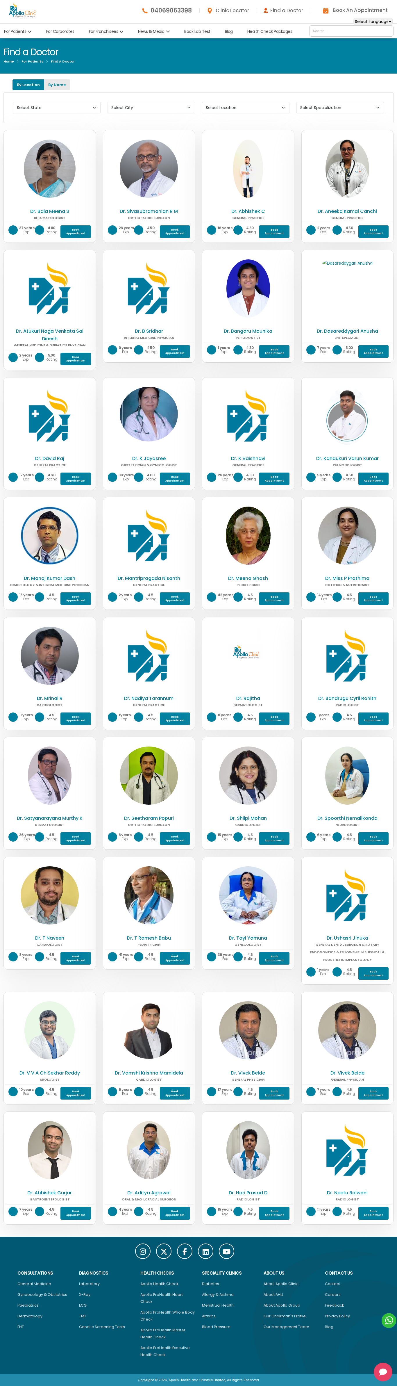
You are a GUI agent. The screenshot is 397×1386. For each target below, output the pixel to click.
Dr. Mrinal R (49, 698)
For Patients (15, 31)
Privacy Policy (337, 1316)
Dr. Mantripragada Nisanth (149, 578)
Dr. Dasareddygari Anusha (347, 331)
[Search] (388, 30)
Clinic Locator (232, 10)
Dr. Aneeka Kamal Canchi (347, 211)
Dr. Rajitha (248, 698)
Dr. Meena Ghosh (248, 578)
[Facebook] (184, 1251)
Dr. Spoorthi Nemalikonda (347, 818)
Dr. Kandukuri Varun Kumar (347, 458)
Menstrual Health (218, 1305)
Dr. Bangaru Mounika (248, 331)
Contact (332, 1283)
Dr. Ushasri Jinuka (347, 938)
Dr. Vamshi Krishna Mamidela (149, 1073)
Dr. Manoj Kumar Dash (49, 578)
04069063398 (171, 10)
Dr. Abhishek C (248, 211)
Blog (229, 31)
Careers (333, 1294)
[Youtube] (226, 1251)
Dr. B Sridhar (149, 331)
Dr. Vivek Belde (248, 1073)
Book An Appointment (360, 10)
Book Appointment (75, 231)
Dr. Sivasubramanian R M (149, 211)
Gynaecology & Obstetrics (42, 1294)
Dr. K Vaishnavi (248, 458)
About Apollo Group (282, 1305)
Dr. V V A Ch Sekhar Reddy (49, 1073)
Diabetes (210, 1283)
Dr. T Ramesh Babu (149, 938)
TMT (82, 1316)
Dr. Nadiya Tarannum (149, 698)
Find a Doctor (286, 10)
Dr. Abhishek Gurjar (49, 1192)
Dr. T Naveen (49, 938)
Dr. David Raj (49, 458)
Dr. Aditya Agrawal (149, 1192)
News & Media (151, 31)
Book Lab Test (197, 31)
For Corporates (60, 31)
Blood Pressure (216, 1326)
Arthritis (209, 1316)
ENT (20, 1326)
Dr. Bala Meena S (49, 211)
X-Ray (84, 1294)
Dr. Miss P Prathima (347, 578)
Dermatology (29, 1316)
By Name (57, 84)
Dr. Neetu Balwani (347, 1192)
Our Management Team (286, 1326)
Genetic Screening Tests (102, 1326)
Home (8, 61)
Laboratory (89, 1283)
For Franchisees (103, 31)
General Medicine (34, 1283)
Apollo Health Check (159, 1283)
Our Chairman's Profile (285, 1316)
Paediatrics (28, 1305)
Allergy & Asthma (218, 1294)
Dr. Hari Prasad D (248, 1192)
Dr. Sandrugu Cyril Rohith (347, 698)
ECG (83, 1305)
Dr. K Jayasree (149, 458)
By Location (28, 84)
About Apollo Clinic (281, 1283)
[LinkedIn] (205, 1251)
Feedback (334, 1305)
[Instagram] (143, 1251)
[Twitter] (163, 1251)
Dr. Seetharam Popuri (149, 818)
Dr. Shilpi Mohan (248, 818)
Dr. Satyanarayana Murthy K (50, 818)
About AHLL (273, 1294)
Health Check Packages (269, 31)
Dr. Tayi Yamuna (248, 938)
